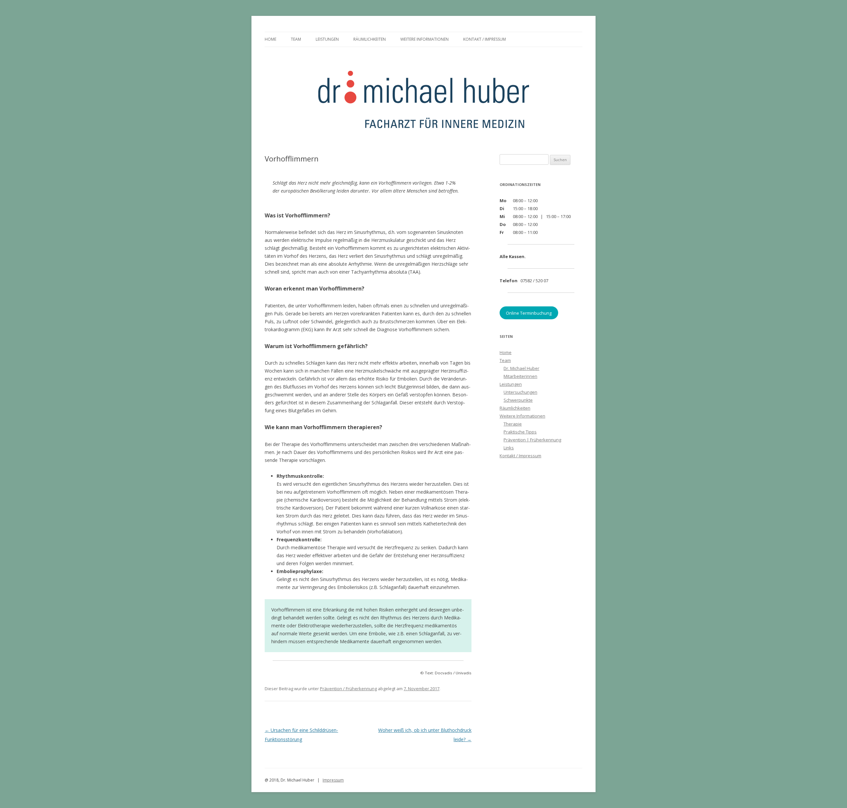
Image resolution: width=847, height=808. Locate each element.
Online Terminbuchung (529, 313)
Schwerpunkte (518, 400)
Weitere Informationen (424, 39)
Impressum (333, 780)
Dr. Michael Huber (521, 368)
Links (509, 448)
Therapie (513, 424)
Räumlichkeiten (369, 39)
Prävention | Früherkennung (532, 440)
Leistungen (327, 39)
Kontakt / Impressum (484, 39)
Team (296, 39)
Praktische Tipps (520, 432)
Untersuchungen (520, 392)
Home (270, 39)
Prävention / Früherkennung (348, 689)
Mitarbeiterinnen (520, 376)
